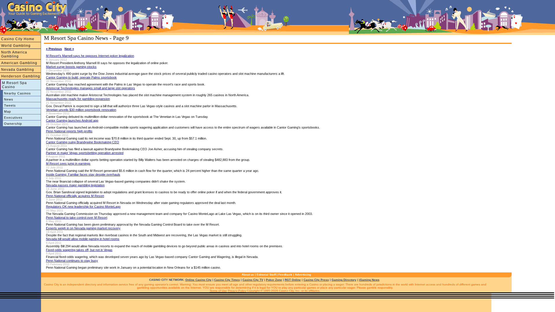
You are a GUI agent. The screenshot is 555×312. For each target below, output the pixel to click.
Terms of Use (218, 290)
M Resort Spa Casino (14, 85)
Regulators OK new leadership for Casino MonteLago (83, 206)
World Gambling (16, 46)
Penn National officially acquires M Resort (75, 196)
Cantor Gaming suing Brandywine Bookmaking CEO (82, 142)
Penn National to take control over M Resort (76, 217)
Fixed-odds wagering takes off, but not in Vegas (79, 250)
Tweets (10, 105)
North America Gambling (14, 54)
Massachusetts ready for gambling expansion (78, 99)
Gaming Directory (344, 279)
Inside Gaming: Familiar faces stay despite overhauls (83, 174)
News (8, 99)
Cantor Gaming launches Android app (72, 120)
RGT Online (293, 279)
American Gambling (19, 63)
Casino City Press (316, 279)
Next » (69, 49)
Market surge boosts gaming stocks (71, 66)
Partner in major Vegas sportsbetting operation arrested (84, 153)
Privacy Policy (237, 290)
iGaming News (369, 279)
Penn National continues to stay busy (72, 260)
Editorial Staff (266, 274)
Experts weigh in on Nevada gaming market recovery (83, 228)
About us (248, 274)
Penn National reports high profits (69, 131)
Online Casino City (198, 279)
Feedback (285, 274)
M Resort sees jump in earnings (68, 163)
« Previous (54, 49)
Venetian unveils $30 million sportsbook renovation (81, 110)
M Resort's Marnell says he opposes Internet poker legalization (90, 55)
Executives (13, 117)
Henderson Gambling (20, 76)
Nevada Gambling (17, 70)
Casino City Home (17, 39)
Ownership (13, 123)
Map (7, 111)
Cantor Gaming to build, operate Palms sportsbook (81, 77)
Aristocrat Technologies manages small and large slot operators (90, 88)
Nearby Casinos (17, 93)
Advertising (303, 274)
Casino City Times (227, 279)
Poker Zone (274, 279)
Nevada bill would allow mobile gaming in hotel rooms (82, 239)
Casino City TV (253, 279)
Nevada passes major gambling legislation (75, 185)
